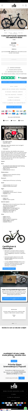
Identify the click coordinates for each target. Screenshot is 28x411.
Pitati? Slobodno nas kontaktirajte (14, 102)
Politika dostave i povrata (14, 94)
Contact (13, 400)
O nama (13, 394)
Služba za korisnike (14, 100)
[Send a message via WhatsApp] (25, 408)
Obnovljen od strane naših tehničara (14, 89)
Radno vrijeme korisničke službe (13, 391)
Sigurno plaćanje (14, 97)
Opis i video (14, 86)
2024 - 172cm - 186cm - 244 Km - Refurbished (14, 33)
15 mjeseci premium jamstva (14, 91)
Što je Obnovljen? (9, 268)
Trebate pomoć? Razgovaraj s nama (14, 82)
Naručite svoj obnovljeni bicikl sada (14, 299)
